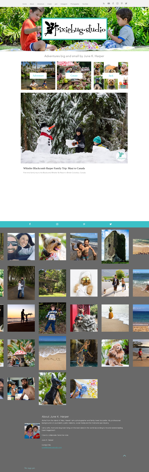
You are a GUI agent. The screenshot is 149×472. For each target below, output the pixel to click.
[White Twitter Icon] (110, 224)
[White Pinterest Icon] (84, 224)
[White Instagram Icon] (57, 224)
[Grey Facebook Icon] (113, 3)
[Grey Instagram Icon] (117, 3)
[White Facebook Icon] (30, 224)
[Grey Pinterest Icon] (121, 3)
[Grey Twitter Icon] (126, 3)
